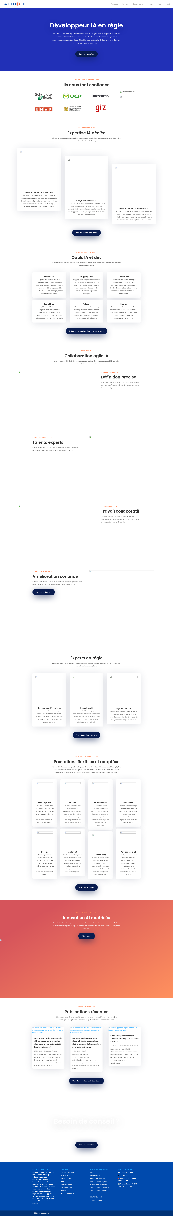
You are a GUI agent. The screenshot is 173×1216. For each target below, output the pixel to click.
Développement (124, 1046)
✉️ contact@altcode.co (126, 1172)
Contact (166, 4)
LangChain (49, 304)
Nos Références (66, 1185)
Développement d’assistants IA (134, 208)
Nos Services (65, 1175)
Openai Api (49, 276)
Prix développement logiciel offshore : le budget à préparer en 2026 (124, 1039)
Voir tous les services (86, 233)
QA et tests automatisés (98, 1185)
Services (125, 4)
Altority (63, 1191)
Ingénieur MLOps (123, 708)
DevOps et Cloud (96, 1200)
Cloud (84, 1051)
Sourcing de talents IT (98, 1178)
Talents (150, 4)
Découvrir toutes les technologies (86, 331)
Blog (159, 4)
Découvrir (87, 936)
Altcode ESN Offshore (69, 1194)
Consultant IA (86, 708)
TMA (91, 1172)
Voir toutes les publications (86, 1081)
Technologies (138, 4)
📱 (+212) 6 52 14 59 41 (126, 1175)
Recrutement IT (95, 1175)
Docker (123, 304)
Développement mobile (98, 1191)
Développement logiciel (98, 1182)
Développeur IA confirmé (49, 708)
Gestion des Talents (50, 1051)
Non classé (134, 1046)
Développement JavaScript (99, 1188)
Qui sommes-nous (67, 1172)
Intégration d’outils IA (86, 200)
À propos (114, 4)
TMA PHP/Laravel (96, 1197)
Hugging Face (86, 276)
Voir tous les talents (86, 735)
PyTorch (86, 304)
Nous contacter (86, 54)
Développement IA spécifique (39, 192)
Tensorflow (124, 276)
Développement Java (97, 1194)
